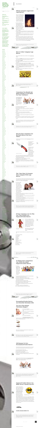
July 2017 (3, 163)
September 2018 (4, 147)
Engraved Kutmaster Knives (5, 221)
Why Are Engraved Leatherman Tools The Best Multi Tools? (5, 17)
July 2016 (3, 177)
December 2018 (4, 144)
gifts (33, 44)
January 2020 (3, 129)
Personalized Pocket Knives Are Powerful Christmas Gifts (25, 302)
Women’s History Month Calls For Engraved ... (5, 44)
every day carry (18, 166)
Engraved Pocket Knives (25, 205)
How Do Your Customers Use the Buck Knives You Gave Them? (24, 135)
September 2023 (4, 79)
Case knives (3, 214)
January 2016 (3, 184)
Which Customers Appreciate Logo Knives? (25, 11)
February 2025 (4, 62)
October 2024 (3, 66)
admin (22, 44)
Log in (3, 249)
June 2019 (3, 137)
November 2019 (4, 131)
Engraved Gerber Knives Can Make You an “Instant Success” (25, 383)
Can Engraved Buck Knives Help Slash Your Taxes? (5, 35)
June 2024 (3, 71)
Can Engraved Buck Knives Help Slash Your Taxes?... (5, 33)
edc (16, 166)
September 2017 (4, 161)
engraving (29, 84)
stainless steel (30, 375)
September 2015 (4, 188)
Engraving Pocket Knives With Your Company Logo (5, 226)
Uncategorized (4, 240)
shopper (23, 336)
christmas (26, 206)
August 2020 (3, 121)
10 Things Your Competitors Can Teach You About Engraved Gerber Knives (24, 262)
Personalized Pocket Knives (5, 238)
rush (21, 336)
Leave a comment (19, 85)
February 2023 (4, 87)
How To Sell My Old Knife (5, 230)
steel (30, 416)
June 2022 (3, 96)
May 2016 (3, 179)
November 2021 (4, 104)
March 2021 (3, 113)
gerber (22, 294)
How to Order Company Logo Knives (24, 52)
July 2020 (3, 122)
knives (22, 166)
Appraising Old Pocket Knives (5, 211)
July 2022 (3, 95)
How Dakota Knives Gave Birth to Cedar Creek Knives (5, 20)
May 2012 (3, 201)
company (30, 374)
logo (24, 294)
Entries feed (3, 250)
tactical (32, 416)
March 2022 (3, 99)
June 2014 (3, 196)
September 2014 (4, 195)
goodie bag (32, 206)
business (20, 335)
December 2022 (4, 89)
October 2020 (3, 119)
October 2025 (3, 55)
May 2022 (3, 97)
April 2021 (3, 112)
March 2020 (3, 127)
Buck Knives (3, 213)
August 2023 (3, 80)
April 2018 (3, 153)
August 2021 (3, 107)
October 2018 (3, 146)
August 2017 (3, 162)
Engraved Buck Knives (4, 218)
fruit (33, 126)
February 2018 (4, 155)
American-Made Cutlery (5, 210)
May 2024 (3, 72)
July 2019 (3, 136)
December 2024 (4, 64)
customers (31, 44)
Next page (36, 422)
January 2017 (3, 170)
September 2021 (4, 106)
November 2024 (4, 65)
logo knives (22, 15)
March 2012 (3, 202)
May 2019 (3, 138)
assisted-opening (25, 415)
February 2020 (4, 128)
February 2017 (4, 169)
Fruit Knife (26, 126)
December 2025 (4, 54)
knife (21, 166)
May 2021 (3, 111)
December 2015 (4, 185)
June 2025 (3, 58)
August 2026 (3, 50)
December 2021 (4, 103)
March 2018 (3, 154)
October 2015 (3, 187)
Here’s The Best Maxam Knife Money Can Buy (5, 25)
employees (27, 84)
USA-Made (3, 241)
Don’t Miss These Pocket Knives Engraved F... (5, 30)
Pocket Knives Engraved (5, 239)
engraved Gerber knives (18, 267)
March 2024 (3, 74)
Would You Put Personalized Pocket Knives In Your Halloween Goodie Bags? (5, 43)
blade (27, 415)
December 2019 (4, 130)
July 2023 (3, 81)
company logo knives (20, 84)
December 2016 (4, 171)
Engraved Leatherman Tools (5, 222)
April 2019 (3, 139)
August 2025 (3, 57)
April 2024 (3, 73)
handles (21, 416)
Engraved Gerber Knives (5, 219)
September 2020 (4, 120)
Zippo (3, 242)
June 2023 (3, 82)
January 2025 (3, 63)
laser (21, 375)
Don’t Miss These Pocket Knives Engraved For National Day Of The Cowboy (5, 31)
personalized (17, 336)
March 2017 (3, 168)
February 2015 (4, 192)
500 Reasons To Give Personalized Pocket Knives (24, 343)
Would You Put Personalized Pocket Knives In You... (5, 41)
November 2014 (4, 193)
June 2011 (3, 204)
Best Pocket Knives (4, 212)
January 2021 (3, 115)
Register (3, 248)
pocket (30, 253)
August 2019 (3, 135)
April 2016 (3, 180)
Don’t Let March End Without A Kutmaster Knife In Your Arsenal (5, 23)
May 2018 (3, 152)
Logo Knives (3, 233)
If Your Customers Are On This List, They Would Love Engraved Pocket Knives (25, 215)
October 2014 (3, 194)
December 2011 (4, 203)
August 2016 (3, 176)
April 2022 (3, 98)
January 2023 (3, 88)
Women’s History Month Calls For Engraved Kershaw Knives (5, 46)
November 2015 (4, 186)
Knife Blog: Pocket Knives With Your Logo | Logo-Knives (5, 4)
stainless (29, 416)
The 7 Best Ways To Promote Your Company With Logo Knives (24, 175)
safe (26, 294)
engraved (26, 253)
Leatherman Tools (4, 232)
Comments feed (4, 251)
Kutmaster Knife (4, 231)
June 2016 (3, 178)
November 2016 (4, 172)
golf (30, 206)
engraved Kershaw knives (5, 220)
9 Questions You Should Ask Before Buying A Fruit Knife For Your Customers (24, 93)
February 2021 (4, 114)
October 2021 (3, 105)
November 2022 (4, 90)
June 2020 (3, 123)
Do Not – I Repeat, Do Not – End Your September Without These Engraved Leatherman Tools (5, 38)
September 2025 (4, 56)
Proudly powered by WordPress (19, 426)
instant (23, 416)
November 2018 (4, 145)
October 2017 (3, 160)
